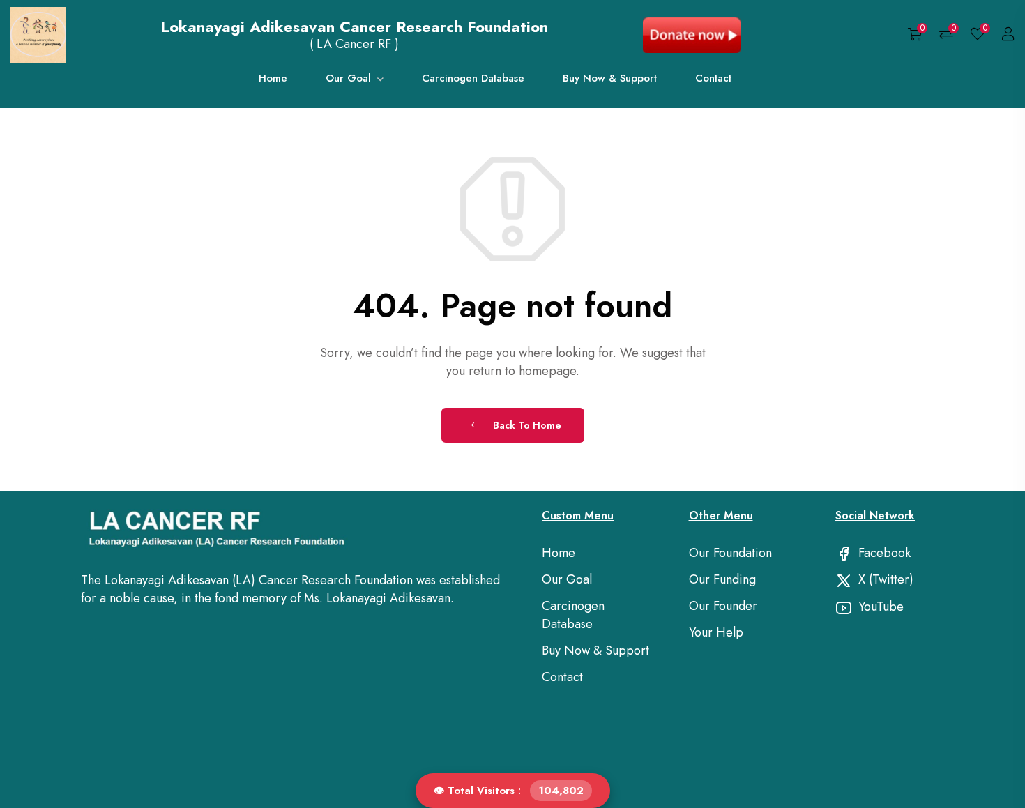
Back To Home (525, 425)
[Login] (1008, 35)
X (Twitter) (884, 579)
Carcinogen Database (473, 79)
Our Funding (722, 579)
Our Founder (723, 606)
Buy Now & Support (610, 79)
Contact (713, 79)
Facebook (883, 553)
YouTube (879, 606)
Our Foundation (730, 553)
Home (273, 79)
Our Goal (350, 79)
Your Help (716, 632)
